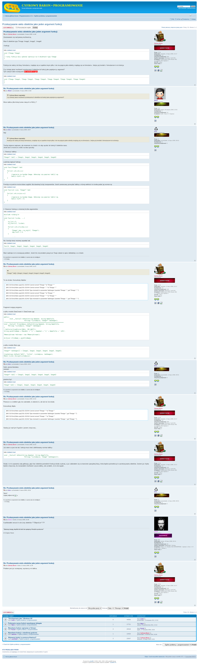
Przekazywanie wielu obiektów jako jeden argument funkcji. (32, 24)
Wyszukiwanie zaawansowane (187, 8)
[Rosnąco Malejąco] (122, 608)
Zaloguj (194, 19)
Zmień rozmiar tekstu (194, 15)
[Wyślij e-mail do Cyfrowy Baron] (155, 70)
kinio (9, 129)
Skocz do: (159, 644)
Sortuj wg (105, 608)
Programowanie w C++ (26, 16)
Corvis (10, 519)
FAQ (173, 19)
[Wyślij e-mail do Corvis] (155, 556)
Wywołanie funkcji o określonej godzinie (22, 633)
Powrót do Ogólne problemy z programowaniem (17, 644)
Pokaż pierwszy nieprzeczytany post (172, 27)
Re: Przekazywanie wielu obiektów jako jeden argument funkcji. (28, 88)
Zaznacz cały (11, 50)
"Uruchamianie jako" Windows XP (20, 618)
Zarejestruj (186, 19)
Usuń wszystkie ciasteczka (156, 656)
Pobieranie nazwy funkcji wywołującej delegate (25, 623)
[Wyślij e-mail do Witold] (155, 121)
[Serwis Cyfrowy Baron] (12, 7)
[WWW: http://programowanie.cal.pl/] (158, 70)
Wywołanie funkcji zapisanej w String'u (22, 628)
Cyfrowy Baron (12, 34)
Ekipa (146, 656)
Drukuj (190, 15)
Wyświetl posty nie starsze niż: (79, 608)
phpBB (92, 661)
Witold (9, 90)
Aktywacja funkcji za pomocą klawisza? (22, 637)
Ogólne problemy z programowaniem (45, 16)
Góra (195, 85)
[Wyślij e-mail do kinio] (155, 150)
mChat (178, 19)
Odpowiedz (5, 26)
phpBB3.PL (113, 662)
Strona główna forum (11, 16)
